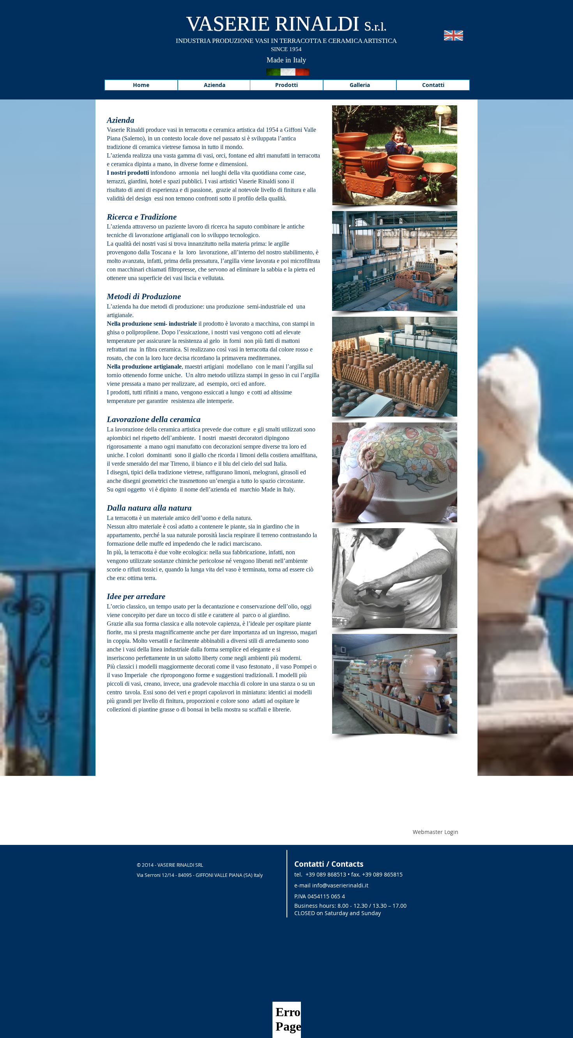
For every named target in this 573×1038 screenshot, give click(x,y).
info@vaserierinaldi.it (340, 885)
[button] (394, 155)
